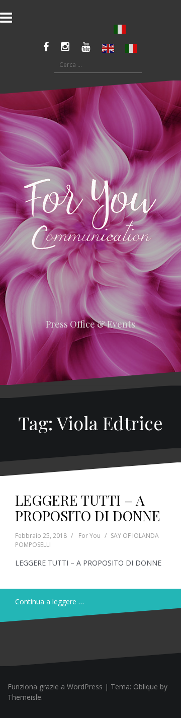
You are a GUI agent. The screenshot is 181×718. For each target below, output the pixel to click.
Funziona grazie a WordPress (55, 686)
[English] (108, 48)
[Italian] (120, 29)
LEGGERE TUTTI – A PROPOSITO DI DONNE (87, 508)
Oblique (145, 686)
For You (89, 535)
